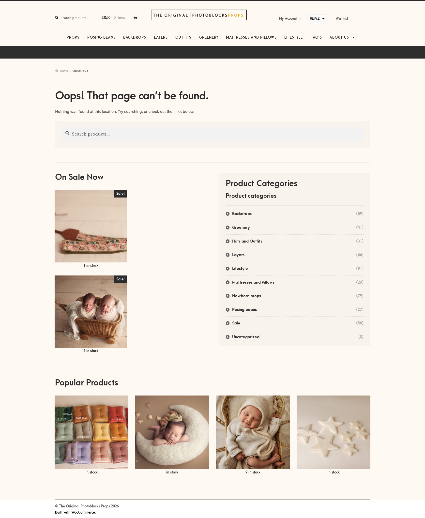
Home (64, 71)
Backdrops (134, 38)
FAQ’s (316, 38)
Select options (91, 435)
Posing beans (101, 38)
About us (339, 38)
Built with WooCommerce (75, 513)
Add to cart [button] (90, 229)
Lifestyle (293, 38)
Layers (161, 38)
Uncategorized (245, 337)
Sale (236, 323)
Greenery (208, 38)
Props (73, 38)
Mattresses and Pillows (251, 38)
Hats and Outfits (247, 241)
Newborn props (246, 296)
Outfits (183, 38)
